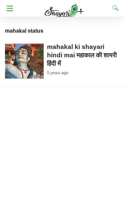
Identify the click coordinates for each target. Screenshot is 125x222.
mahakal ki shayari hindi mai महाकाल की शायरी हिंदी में (82, 55)
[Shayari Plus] (64, 7)
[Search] (114, 8)
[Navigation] (8, 8)
